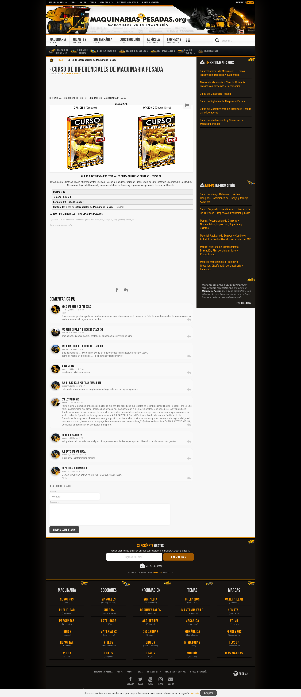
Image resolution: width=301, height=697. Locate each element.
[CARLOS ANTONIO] (55, 402)
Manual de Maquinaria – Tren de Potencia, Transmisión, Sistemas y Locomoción (222, 84)
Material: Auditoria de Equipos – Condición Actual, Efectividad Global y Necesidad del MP (225, 237)
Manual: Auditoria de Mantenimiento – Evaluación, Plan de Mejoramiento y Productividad (220, 250)
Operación (192, 599)
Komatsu (234, 610)
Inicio (51, 60)
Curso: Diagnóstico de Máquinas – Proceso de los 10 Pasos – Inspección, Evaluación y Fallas (225, 211)
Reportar (67, 642)
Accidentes (150, 621)
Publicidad (67, 610)
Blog (61, 60)
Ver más (195, 693)
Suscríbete (243, 2)
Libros (150, 642)
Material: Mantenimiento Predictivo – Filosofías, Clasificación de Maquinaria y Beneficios (221, 265)
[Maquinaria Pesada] (150, 19)
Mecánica (192, 621)
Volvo (234, 621)
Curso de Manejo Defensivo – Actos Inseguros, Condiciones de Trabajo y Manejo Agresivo (224, 198)
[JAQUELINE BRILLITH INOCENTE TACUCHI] (55, 332)
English (243, 674)
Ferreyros (234, 631)
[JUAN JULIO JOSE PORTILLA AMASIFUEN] (55, 385)
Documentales (150, 610)
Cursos (108, 610)
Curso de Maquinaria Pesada (215, 93)
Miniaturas (192, 642)
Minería (192, 653)
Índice (67, 631)
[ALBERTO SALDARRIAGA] (55, 454)
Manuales (109, 599)
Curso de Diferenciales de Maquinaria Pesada (107, 69)
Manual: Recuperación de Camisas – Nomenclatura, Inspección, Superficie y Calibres (221, 224)
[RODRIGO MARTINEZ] (55, 437)
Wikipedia (150, 599)
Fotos (108, 653)
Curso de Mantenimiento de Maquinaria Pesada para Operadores (225, 110)
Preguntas (67, 621)
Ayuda (67, 653)
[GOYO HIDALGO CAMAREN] (55, 471)
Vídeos (108, 642)
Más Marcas (234, 653)
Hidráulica (192, 631)
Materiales (109, 631)
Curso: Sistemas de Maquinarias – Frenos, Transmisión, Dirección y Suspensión (222, 73)
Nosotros (67, 599)
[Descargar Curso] (85, 141)
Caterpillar (234, 599)
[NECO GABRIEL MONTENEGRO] (55, 309)
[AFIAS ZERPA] (55, 369)
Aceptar (208, 693)
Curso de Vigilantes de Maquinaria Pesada (222, 101)
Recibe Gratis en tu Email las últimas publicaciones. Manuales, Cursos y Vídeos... (150, 550)
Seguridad (157, 572)
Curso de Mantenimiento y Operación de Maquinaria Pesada (222, 122)
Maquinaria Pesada (71, 74)
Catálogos (108, 621)
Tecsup (234, 642)
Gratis (150, 653)
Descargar (150, 631)
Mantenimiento (192, 610)
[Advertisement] (121, 85)
